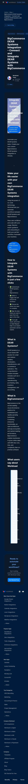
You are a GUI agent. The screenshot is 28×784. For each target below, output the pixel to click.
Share (10, 84)
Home (6, 12)
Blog (11, 12)
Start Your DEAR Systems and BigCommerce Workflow (13, 247)
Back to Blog (10, 25)
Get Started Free (14, 580)
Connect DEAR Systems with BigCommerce (13, 129)
